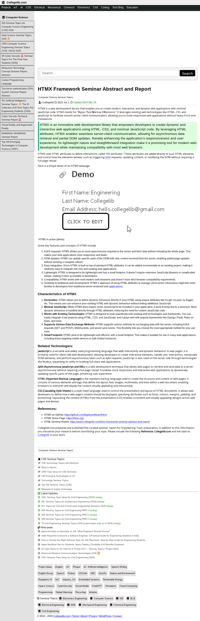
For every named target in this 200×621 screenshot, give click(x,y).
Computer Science (103, 598)
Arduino (93, 592)
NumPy (103, 573)
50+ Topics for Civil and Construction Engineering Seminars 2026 (77, 506)
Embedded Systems (89, 579)
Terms (75, 616)
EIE (121, 598)
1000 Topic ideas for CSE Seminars (58, 472)
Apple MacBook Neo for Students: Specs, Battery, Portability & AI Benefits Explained (82, 544)
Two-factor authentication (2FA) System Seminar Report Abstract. (17, 92)
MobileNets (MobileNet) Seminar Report (14, 135)
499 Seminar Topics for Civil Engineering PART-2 (69, 519)
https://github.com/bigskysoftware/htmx (85, 414)
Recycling (80, 592)
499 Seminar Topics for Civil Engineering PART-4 (69, 510)
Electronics (84, 7)
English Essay (45, 573)
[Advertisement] (117, 39)
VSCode (82, 573)
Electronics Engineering (74, 598)
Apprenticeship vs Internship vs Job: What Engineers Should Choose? (75, 531)
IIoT (57, 579)
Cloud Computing (128, 586)
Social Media (82, 586)
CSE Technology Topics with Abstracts (60, 463)
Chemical (69, 7)
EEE (72, 605)
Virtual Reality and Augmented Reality (17, 126)
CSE (28, 7)
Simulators (110, 586)
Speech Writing (119, 567)
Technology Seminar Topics (54, 480)
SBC (92, 573)
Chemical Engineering (124, 605)
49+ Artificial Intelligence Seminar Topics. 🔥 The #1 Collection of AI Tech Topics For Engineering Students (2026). (17, 105)
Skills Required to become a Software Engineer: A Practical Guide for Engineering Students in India (90, 536)
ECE (132, 598)
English (59, 567)
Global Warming (64, 592)
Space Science (46, 586)
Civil (95, 7)
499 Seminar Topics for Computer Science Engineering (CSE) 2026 (17, 26)
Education (132, 7)
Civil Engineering (50, 611)
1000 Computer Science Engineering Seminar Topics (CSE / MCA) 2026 (16, 47)
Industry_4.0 (69, 579)
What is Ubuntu (49, 467)
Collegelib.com (17, 2)
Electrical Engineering (52, 605)
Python (71, 573)
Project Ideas (45, 567)
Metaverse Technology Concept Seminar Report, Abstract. (15, 71)
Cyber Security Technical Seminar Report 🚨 (14, 118)
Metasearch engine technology (56, 489)
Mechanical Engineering (94, 605)
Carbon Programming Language (13, 82)
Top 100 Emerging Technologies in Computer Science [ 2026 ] (15, 145)
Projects (6, 7)
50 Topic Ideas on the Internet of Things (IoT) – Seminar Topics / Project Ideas (80, 549)
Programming (45, 592)
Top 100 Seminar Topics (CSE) (56, 485)
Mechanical (54, 7)
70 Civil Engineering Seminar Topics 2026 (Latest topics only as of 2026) (81, 523)
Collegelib (43, 435)
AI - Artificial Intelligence (96, 567)
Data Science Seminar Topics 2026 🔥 (17, 37)
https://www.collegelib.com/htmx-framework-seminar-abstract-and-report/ (110, 421)
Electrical (39, 7)
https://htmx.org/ (75, 418)
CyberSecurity (64, 586)
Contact (117, 616)
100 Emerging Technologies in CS (58, 476)
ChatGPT (97, 586)
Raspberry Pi (45, 579)
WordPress (105, 616)
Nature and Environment (122, 573)
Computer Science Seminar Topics (56, 97)
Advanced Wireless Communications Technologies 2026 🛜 (70, 553)
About (83, 616)
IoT (15, 7)
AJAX (108, 157)
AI (21, 7)
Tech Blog (117, 7)
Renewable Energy (112, 579)
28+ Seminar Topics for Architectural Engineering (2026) (72, 501)
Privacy (93, 616)
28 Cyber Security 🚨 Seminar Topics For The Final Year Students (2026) (17, 59)
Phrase (76, 567)
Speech (60, 573)
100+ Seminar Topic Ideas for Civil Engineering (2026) (71, 497)
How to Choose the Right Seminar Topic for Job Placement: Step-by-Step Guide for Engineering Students (93, 540)
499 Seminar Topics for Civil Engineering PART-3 (69, 515)
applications (115, 286)
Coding (105, 7)
